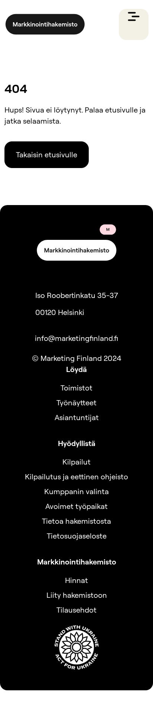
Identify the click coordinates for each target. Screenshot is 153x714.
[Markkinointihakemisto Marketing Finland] (45, 24)
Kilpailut (76, 461)
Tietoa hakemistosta (76, 521)
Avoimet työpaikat (76, 506)
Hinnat (76, 580)
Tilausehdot (76, 609)
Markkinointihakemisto (76, 561)
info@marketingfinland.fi (76, 338)
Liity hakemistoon (76, 595)
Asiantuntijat (77, 417)
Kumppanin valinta (76, 491)
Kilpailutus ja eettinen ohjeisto (76, 476)
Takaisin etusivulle (46, 154)
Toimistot (76, 387)
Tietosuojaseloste (77, 535)
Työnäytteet (76, 402)
